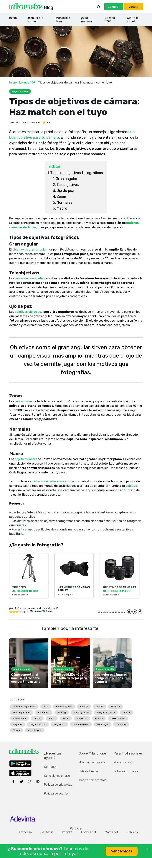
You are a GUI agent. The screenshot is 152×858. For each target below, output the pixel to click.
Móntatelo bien (63, 19)
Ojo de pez (65, 190)
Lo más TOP (110, 19)
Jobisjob (132, 832)
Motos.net (111, 832)
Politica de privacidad (58, 784)
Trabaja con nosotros (92, 780)
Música (99, 718)
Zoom (61, 196)
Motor (66, 718)
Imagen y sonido (106, 712)
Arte (45, 706)
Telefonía (121, 724)
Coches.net (88, 832)
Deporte (115, 706)
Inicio (13, 18)
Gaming (61, 712)
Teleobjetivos (68, 184)
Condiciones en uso (57, 775)
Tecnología (102, 724)
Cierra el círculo (132, 19)
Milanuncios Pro (124, 762)
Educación (43, 712)
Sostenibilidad (81, 724)
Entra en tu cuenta (126, 771)
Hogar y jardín (81, 712)
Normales (64, 202)
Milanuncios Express (92, 762)
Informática (19, 718)
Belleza (84, 706)
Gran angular (66, 178)
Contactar (50, 767)
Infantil (126, 712)
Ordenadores (118, 718)
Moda (51, 718)
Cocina (99, 706)
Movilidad (82, 718)
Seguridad (59, 724)
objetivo (131, 486)
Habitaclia (46, 832)
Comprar (114, 7)
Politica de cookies (56, 793)
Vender (133, 7)
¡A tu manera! (86, 19)
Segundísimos (38, 724)
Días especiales (21, 712)
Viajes (16, 730)
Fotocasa (25, 832)
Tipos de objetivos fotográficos (76, 173)
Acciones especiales (24, 706)
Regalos (17, 724)
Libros (37, 718)
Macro (62, 208)
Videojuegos (34, 730)
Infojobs (67, 832)
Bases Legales (64, 706)
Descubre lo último (35, 19)
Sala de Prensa (89, 771)
